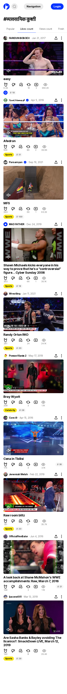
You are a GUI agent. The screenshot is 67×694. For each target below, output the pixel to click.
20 (18, 348)
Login (57, 6)
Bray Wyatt (11, 396)
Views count (45, 28)
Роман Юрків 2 (17, 356)
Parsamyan (15, 162)
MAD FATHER (16, 224)
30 (59, 464)
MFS (6, 203)
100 (19, 216)
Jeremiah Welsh (18, 474)
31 (18, 154)
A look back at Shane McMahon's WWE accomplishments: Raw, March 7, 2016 (31, 579)
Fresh (61, 28)
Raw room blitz (14, 515)
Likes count (26, 28)
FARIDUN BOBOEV (19, 38)
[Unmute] (8, 71)
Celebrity (10, 410)
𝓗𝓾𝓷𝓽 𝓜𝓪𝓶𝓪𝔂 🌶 (17, 100)
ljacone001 (15, 597)
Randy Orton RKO (16, 334)
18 (12, 92)
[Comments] (21, 85)
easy (6, 79)
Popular (11, 28)
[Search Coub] (14, 6)
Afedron (9, 141)
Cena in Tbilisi (13, 459)
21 (59, 586)
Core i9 (13, 418)
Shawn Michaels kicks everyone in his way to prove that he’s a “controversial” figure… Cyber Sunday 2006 (32, 268)
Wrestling (14, 293)
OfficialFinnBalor (18, 536)
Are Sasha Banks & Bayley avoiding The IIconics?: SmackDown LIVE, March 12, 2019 (32, 641)
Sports (8, 154)
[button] (6, 85)
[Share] (56, 38)
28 (21, 410)
